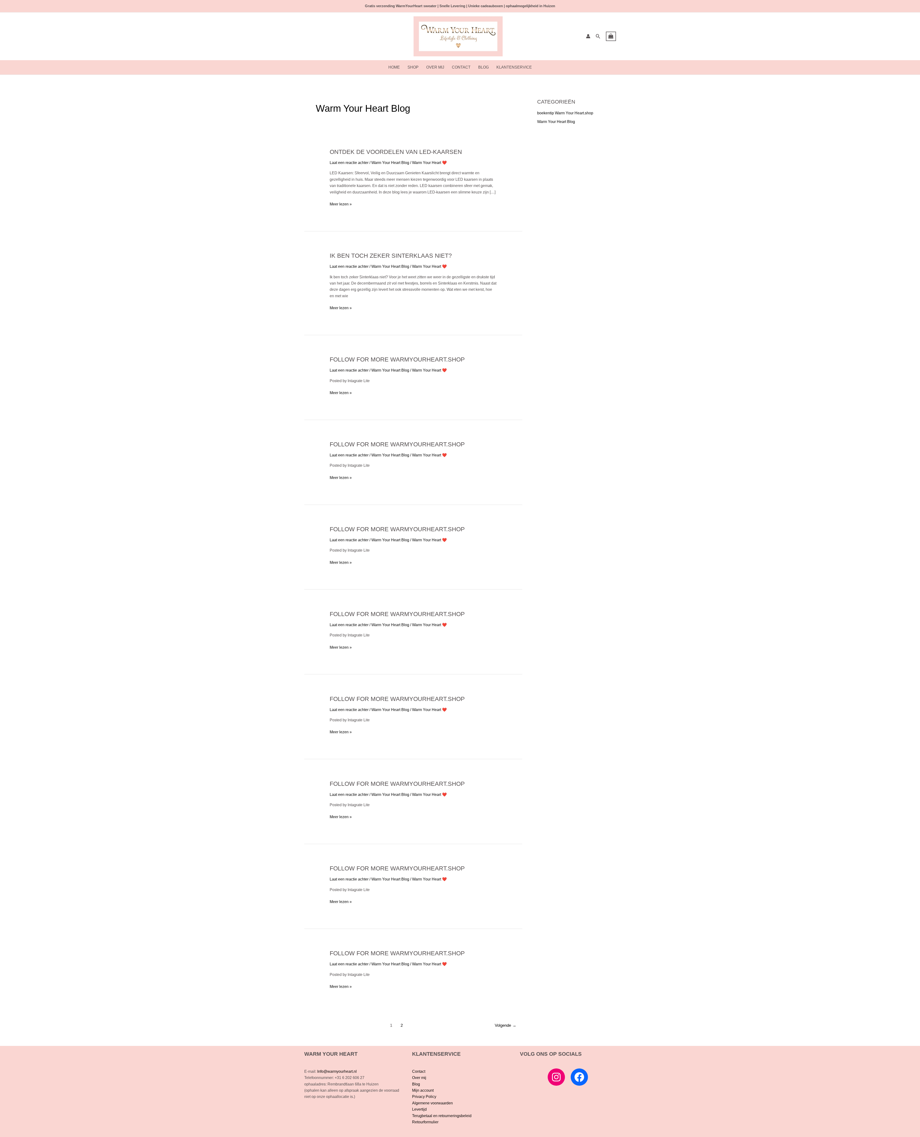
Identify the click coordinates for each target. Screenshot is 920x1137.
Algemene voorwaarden (432, 1103)
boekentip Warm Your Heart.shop (565, 113)
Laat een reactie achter (349, 163)
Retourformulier (425, 1122)
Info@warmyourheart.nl (337, 1071)
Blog (483, 67)
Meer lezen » (341, 203)
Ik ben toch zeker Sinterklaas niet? (391, 255)
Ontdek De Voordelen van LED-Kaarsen (396, 151)
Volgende (505, 1025)
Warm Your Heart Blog (390, 163)
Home (394, 67)
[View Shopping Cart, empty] (611, 36)
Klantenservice (514, 67)
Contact (461, 67)
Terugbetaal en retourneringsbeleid (442, 1116)
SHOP (413, 67)
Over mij (435, 67)
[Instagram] (556, 1077)
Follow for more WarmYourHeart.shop (397, 359)
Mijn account (423, 1090)
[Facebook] (579, 1077)
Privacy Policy (424, 1097)
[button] (598, 36)
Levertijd (419, 1109)
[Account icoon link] (588, 36)
